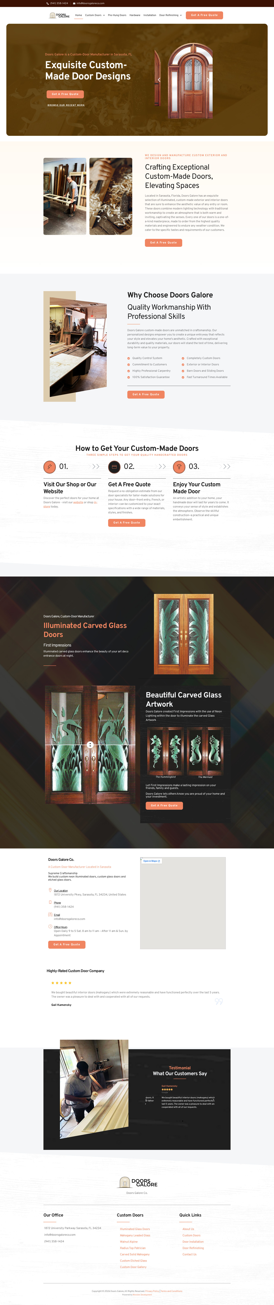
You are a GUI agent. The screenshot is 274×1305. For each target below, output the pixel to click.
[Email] (50, 914)
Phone (57, 903)
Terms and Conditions (171, 1291)
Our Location (61, 891)
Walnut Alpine (129, 1242)
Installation (150, 15)
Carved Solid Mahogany (135, 1254)
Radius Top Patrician (133, 1248)
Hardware (135, 15)
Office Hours (60, 927)
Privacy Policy (152, 1291)
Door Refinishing (168, 15)
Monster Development (142, 1295)
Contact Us (189, 1254)
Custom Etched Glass (133, 1261)
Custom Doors (93, 15)
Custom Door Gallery (133, 1267)
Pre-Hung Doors (117, 15)
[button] (159, 80)
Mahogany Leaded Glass (135, 1235)
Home (78, 15)
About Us (188, 1229)
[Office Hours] (50, 926)
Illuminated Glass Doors (135, 1229)
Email (57, 915)
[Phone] (50, 902)
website (78, 502)
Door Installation (193, 1242)
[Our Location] (50, 890)
